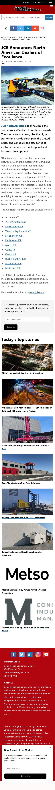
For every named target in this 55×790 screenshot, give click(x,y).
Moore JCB (10, 245)
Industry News (16, 37)
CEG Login (48, 2)
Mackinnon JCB (13, 263)
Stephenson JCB (14, 235)
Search (49, 18)
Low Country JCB (14, 226)
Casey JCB (10, 254)
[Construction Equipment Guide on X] (23, 656)
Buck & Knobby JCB (15, 258)
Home (4, 37)
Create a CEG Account (32, 2)
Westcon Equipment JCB (18, 231)
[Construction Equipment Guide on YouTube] (47, 656)
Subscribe (11, 327)
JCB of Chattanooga (15, 221)
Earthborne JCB (13, 240)
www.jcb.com (36, 292)
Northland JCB (12, 268)
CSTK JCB (10, 249)
